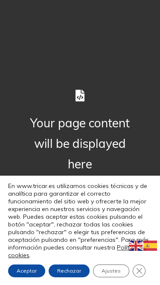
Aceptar (27, 270)
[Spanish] (150, 245)
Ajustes (111, 270)
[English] (136, 245)
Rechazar (69, 270)
